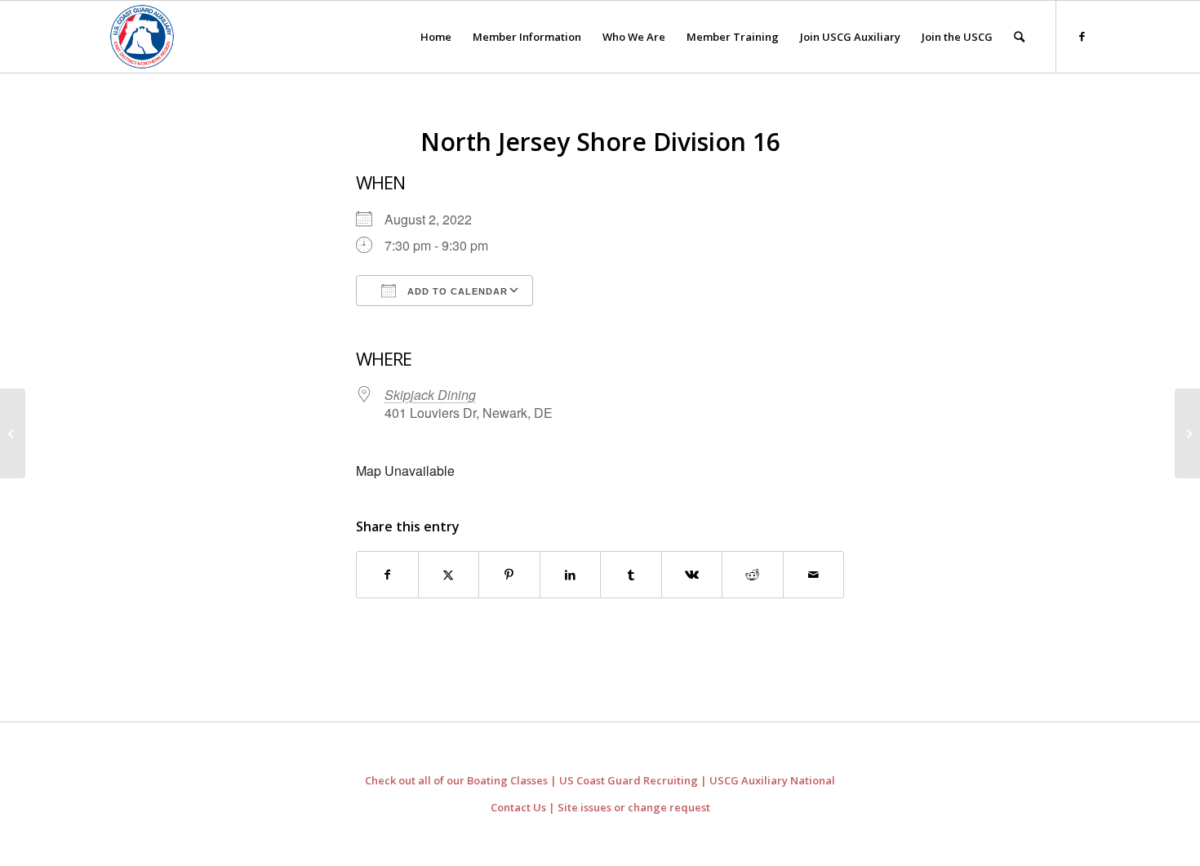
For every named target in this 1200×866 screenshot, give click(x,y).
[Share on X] (449, 574)
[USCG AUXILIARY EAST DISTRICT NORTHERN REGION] (142, 37)
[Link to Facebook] (1081, 36)
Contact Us (518, 807)
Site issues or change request (634, 807)
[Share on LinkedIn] (570, 574)
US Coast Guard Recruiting (628, 780)
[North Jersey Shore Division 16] (12, 433)
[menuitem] (436, 37)
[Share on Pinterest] (509, 574)
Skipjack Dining (430, 394)
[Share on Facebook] (387, 574)
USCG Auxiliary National (772, 780)
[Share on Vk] (692, 574)
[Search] (1019, 37)
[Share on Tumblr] (631, 574)
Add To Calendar (456, 291)
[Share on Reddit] (752, 574)
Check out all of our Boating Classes (456, 780)
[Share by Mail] (814, 574)
